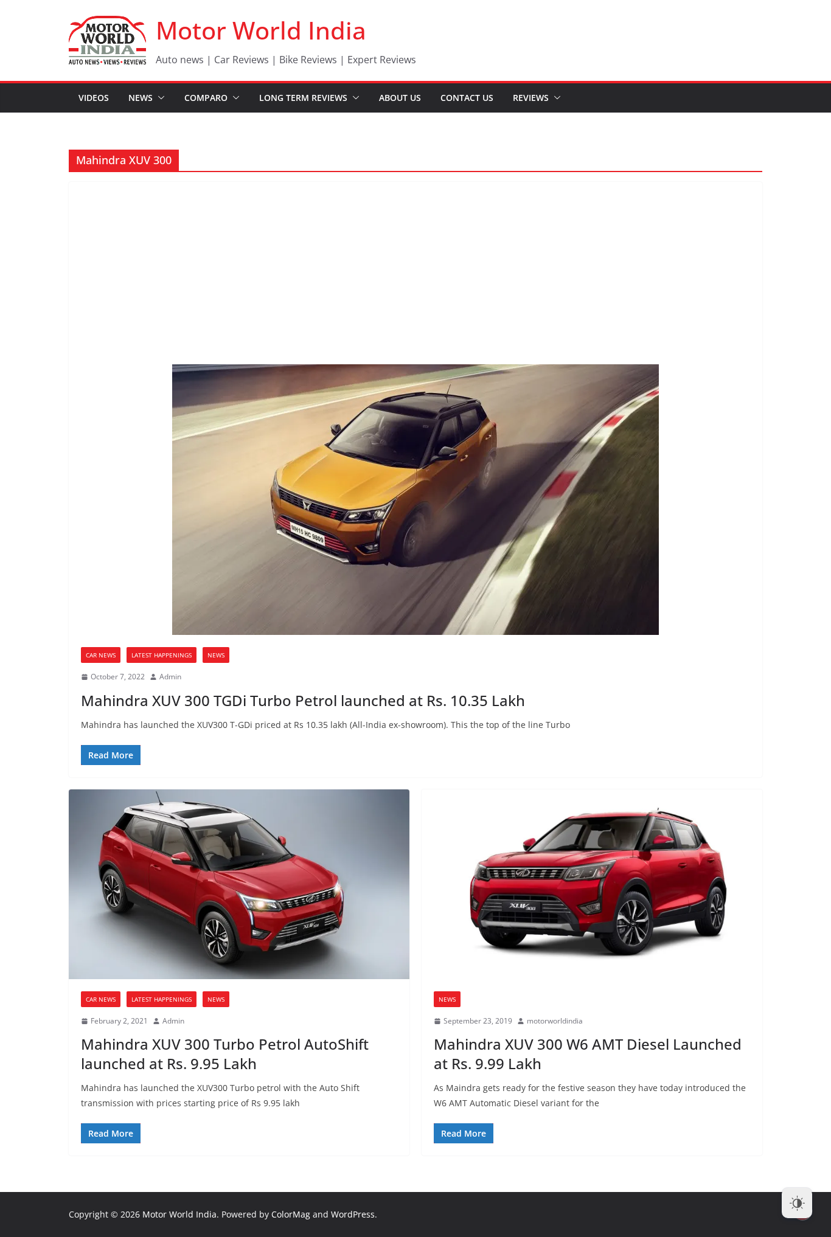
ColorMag (290, 1214)
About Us (400, 97)
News (140, 97)
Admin (170, 676)
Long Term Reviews (303, 97)
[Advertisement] (415, 273)
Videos (93, 97)
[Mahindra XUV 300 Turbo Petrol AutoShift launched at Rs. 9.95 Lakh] (239, 884)
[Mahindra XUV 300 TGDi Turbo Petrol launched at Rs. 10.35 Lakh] (415, 499)
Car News (101, 655)
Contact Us (466, 97)
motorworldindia (555, 1021)
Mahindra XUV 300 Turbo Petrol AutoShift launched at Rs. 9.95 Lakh (225, 1053)
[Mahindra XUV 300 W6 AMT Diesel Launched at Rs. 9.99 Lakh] (592, 884)
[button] (159, 97)
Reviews (531, 97)
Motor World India (261, 30)
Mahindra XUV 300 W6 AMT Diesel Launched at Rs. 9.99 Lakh (588, 1053)
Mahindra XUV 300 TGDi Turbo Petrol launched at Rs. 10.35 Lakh (303, 700)
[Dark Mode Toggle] (797, 1203)
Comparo (206, 97)
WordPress (353, 1214)
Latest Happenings (161, 655)
